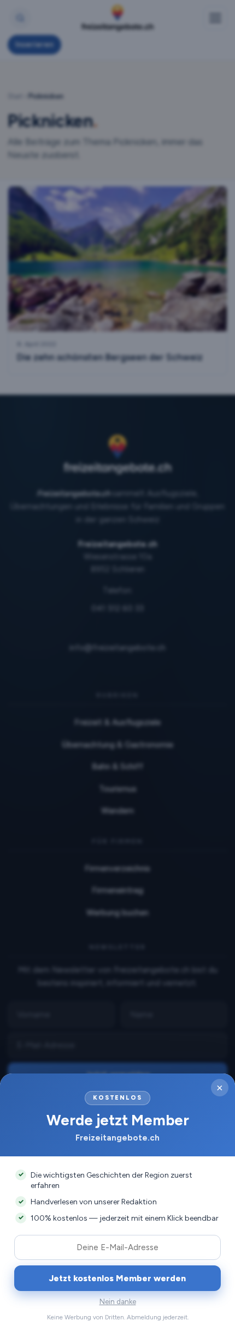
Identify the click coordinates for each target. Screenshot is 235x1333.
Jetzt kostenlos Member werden (117, 1278)
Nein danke (117, 1302)
